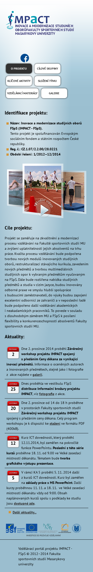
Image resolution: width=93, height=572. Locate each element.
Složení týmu (47, 81)
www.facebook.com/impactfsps (24, 58)
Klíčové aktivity (19, 81)
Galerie (54, 93)
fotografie (46, 394)
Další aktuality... (24, 512)
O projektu (19, 68)
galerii (37, 374)
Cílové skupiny (47, 68)
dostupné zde (24, 503)
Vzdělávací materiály (22, 93)
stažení (55, 423)
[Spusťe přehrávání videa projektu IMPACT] (47, 191)
